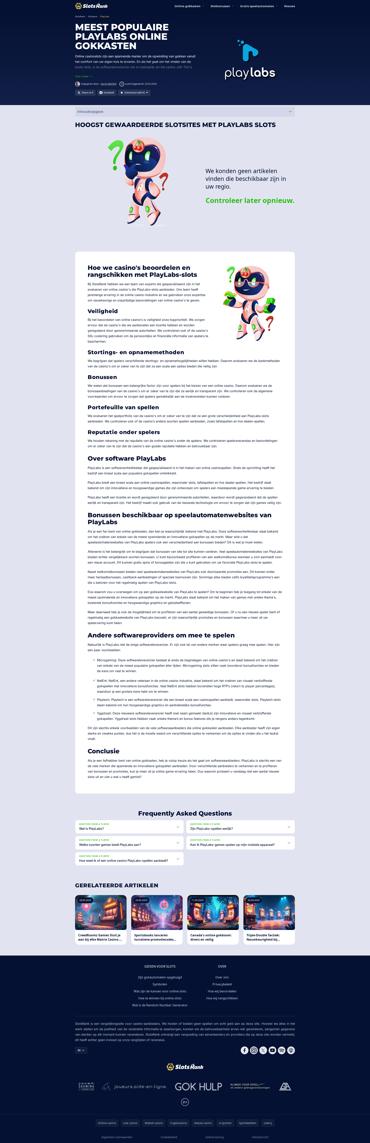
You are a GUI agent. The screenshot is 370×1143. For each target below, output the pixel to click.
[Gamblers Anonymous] (285, 1086)
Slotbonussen (220, 6)
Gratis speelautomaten (257, 6)
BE (79, 1050)
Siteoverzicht (260, 1137)
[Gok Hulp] (198, 1086)
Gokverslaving (215, 1137)
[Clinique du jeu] (250, 1086)
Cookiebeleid (169, 1137)
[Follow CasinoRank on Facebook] (244, 1050)
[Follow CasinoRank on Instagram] (254, 1050)
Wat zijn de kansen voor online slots (160, 991)
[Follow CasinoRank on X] (263, 1050)
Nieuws (289, 6)
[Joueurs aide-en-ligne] (134, 1086)
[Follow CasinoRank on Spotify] (282, 1050)
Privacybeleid (222, 984)
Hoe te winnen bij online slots (160, 998)
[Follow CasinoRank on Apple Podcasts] (291, 1050)
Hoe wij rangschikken (222, 998)
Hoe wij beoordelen (222, 991)
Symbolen (160, 984)
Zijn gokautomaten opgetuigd (160, 977)
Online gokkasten (187, 6)
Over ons (222, 977)
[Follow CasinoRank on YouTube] (272, 1050)
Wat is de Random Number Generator (160, 1005)
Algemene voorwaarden (117, 1137)
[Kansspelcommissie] (86, 1086)
